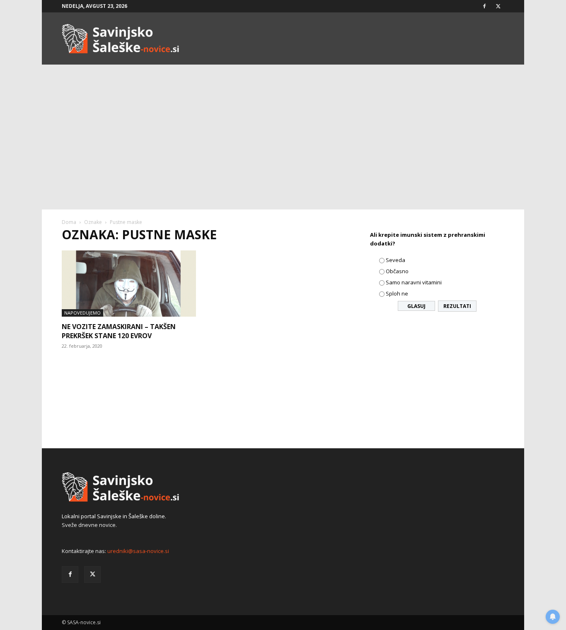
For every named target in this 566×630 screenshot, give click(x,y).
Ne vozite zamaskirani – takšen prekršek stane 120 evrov (119, 331)
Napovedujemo (82, 313)
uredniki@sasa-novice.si (138, 551)
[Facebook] (484, 6)
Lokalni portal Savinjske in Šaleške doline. (114, 516)
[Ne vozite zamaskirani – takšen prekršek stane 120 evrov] (129, 283)
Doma (69, 222)
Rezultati (457, 306)
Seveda (395, 260)
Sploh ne (397, 293)
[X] (498, 6)
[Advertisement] (283, 147)
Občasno (397, 271)
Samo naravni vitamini (414, 282)
